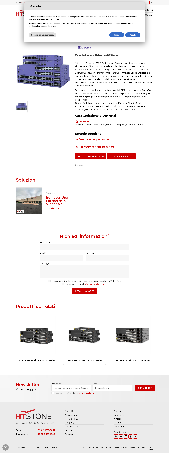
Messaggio (45, 263)
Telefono (90, 253)
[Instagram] (126, 436)
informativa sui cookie (50, 19)
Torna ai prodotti (121, 156)
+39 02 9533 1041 (47, 2)
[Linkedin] (116, 436)
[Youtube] (121, 436)
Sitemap (81, 447)
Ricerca (152, 10)
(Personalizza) (117, 447)
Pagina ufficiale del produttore (96, 147)
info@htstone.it (27, 2)
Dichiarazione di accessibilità (135, 447)
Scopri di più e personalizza (42, 35)
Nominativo (56, 383)
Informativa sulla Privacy (95, 284)
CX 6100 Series (84, 360)
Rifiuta (116, 35)
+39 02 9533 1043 (45, 434)
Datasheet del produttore (94, 139)
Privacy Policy (92, 447)
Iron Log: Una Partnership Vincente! (57, 201)
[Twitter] (135, 436)
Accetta (133, 35)
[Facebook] (130, 436)
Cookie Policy (105, 447)
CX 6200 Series (132, 360)
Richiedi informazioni (91, 156)
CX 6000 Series (37, 360)
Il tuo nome (46, 242)
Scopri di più (52, 208)
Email (43, 253)
